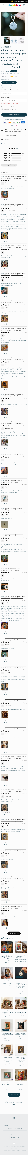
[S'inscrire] (23, 1109)
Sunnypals (8, 1146)
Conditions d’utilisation (11, 1153)
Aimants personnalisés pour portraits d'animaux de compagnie (7, 956)
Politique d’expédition (21, 1150)
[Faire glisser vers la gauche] (1, 41)
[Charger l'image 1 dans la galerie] (7, 40)
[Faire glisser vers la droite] (26, 41)
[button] (3, 5)
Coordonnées (20, 1153)
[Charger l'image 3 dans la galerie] (21, 40)
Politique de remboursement (9, 1150)
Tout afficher (14, 1094)
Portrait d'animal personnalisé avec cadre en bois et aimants (7, 1035)
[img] (14, 148)
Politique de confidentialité (16, 1148)
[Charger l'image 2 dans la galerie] (14, 40)
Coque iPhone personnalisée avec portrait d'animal (7, 982)
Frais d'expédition (4, 73)
